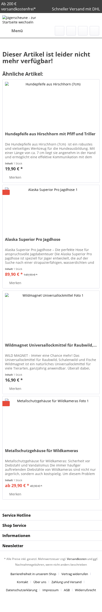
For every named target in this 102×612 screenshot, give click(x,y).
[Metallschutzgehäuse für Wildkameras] (51, 420)
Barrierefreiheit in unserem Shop (33, 574)
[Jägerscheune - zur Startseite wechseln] (26, 19)
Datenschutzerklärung (21, 590)
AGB (67, 590)
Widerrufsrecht (85, 590)
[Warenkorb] (94, 30)
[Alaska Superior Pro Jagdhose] (51, 208)
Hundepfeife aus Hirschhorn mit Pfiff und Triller (50, 134)
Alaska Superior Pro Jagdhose (32, 239)
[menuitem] (12, 30)
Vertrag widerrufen (74, 574)
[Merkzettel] (71, 30)
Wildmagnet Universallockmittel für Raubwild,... (51, 345)
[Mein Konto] (83, 30)
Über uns (39, 582)
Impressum (50, 590)
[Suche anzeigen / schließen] (59, 30)
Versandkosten (77, 559)
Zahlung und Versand (66, 582)
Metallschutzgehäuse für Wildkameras (41, 450)
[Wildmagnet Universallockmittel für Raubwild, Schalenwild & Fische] (51, 314)
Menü (17, 30)
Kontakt (22, 582)
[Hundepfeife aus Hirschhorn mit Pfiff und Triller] (51, 103)
